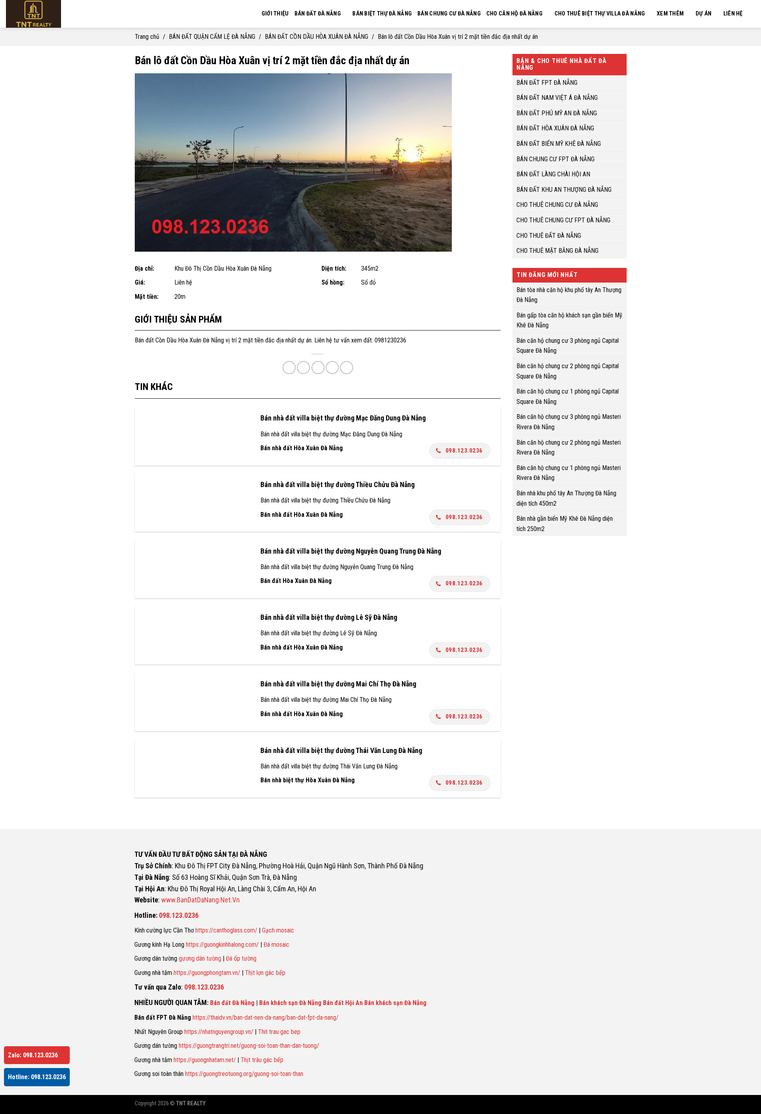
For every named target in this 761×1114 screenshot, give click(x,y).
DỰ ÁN (703, 13)
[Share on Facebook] (289, 367)
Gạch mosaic (278, 930)
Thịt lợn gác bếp (265, 972)
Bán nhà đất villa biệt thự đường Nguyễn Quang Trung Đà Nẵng (350, 551)
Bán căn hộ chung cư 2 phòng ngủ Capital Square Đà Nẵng (567, 371)
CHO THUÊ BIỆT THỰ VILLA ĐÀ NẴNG (599, 13)
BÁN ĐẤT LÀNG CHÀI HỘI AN (553, 174)
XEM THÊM (670, 13)
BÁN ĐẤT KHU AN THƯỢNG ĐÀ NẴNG (564, 189)
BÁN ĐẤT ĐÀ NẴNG (317, 13)
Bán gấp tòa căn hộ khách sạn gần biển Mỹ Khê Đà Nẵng (569, 320)
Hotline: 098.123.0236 (37, 1077)
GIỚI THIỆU (275, 13)
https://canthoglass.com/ (226, 930)
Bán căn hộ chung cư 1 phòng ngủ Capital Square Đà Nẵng (567, 396)
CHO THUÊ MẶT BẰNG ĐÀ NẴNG (557, 250)
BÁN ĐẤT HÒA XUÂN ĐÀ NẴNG (555, 128)
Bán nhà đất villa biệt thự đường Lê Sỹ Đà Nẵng (328, 617)
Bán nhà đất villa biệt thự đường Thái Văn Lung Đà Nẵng (341, 750)
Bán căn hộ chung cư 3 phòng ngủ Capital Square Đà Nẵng (567, 345)
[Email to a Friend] (318, 367)
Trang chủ (147, 36)
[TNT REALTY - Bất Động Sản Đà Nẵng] (55, 14)
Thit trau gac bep (279, 1032)
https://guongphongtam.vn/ (207, 972)
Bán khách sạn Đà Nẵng (290, 1003)
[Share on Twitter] (303, 367)
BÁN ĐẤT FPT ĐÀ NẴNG (546, 82)
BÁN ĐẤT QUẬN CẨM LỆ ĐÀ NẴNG (212, 36)
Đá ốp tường (241, 958)
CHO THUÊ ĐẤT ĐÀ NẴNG (548, 235)
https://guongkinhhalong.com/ (222, 944)
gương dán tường (200, 958)
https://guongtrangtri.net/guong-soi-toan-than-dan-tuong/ (249, 1045)
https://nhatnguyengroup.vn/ (218, 1032)
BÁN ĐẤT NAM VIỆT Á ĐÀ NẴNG (557, 97)
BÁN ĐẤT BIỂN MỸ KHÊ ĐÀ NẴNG (558, 143)
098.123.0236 (464, 450)
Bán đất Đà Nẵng (232, 1003)
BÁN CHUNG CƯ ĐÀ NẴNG (449, 13)
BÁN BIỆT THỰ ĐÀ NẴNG (382, 13)
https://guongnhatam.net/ (205, 1060)
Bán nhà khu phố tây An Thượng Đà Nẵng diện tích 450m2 (566, 498)
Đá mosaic (276, 944)
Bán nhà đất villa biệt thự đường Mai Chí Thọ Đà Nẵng (338, 684)
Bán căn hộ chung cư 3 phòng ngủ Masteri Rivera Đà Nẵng (568, 422)
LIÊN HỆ (733, 13)
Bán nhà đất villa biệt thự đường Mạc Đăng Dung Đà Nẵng (343, 418)
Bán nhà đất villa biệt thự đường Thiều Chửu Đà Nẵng (337, 484)
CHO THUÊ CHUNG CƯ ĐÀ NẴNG (557, 204)
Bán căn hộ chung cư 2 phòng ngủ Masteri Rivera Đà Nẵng (568, 447)
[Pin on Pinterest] (332, 367)
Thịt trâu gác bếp (262, 1060)
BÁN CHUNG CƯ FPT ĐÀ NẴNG (555, 158)
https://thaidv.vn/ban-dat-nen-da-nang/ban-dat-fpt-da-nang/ (265, 1017)
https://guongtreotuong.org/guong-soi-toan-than (244, 1074)
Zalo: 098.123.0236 (33, 1055)
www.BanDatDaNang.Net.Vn (200, 900)
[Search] (751, 14)
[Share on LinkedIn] (346, 367)
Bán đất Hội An (343, 1003)
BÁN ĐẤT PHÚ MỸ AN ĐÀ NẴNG (556, 113)
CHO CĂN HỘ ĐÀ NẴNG (514, 13)
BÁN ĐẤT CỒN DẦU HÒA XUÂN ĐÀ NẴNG (316, 36)
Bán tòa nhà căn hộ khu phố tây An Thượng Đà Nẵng (568, 295)
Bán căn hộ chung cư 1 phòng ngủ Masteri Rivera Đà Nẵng (568, 473)
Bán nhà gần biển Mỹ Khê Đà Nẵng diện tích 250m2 (564, 524)
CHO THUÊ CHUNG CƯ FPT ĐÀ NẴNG (563, 220)
